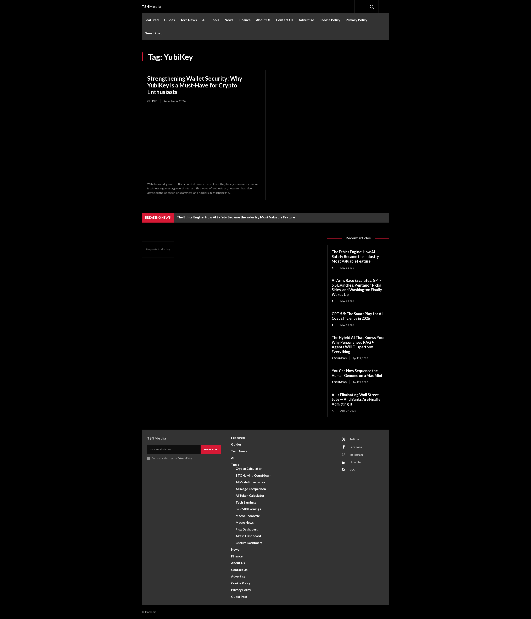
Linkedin (355, 462)
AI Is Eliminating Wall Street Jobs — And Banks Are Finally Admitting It (356, 399)
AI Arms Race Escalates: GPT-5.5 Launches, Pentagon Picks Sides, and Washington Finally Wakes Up (357, 287)
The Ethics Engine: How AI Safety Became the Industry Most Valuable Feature (236, 217)
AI (333, 267)
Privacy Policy (185, 458)
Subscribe (211, 449)
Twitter (354, 439)
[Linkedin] (343, 462)
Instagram (356, 454)
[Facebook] (343, 447)
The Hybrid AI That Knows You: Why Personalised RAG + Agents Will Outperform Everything (358, 344)
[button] (371, 6)
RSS (352, 470)
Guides (152, 101)
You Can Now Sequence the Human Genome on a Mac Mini (357, 373)
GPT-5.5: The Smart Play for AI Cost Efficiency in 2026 (357, 316)
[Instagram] (343, 455)
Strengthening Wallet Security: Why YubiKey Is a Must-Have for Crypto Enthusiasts (194, 85)
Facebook (356, 447)
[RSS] (343, 470)
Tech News (339, 358)
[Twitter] (343, 439)
